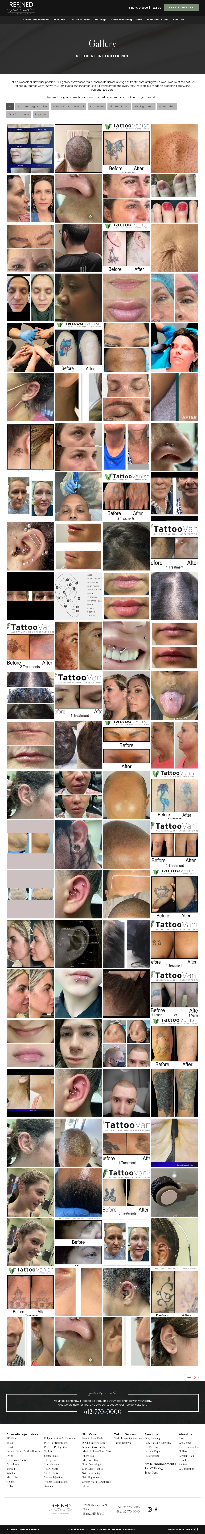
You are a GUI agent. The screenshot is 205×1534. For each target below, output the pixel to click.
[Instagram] (150, 1509)
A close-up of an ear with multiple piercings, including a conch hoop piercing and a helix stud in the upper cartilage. (78, 894)
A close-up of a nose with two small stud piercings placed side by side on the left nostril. (174, 447)
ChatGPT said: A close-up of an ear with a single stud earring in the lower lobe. (174, 1341)
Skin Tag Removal (92, 1477)
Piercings (100, 19)
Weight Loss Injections (56, 1481)
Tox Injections (51, 1464)
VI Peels (86, 1486)
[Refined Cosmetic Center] (21, 7)
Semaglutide (51, 1456)
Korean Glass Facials (93, 1447)
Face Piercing (152, 1456)
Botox (9, 1443)
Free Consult (181, 7)
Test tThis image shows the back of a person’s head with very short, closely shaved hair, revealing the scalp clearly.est (78, 148)
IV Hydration (13, 1464)
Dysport (10, 1456)
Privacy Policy (29, 1529)
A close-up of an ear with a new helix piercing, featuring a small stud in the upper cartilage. (30, 795)
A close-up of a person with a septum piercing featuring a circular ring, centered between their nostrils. (78, 1043)
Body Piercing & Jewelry (158, 1443)
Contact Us (185, 1443)
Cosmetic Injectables (36, 19)
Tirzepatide (50, 1460)
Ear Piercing (151, 1447)
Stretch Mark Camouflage (96, 1481)
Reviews (183, 1464)
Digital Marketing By (180, 1529)
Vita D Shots (51, 1473)
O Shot (10, 1481)
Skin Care (60, 19)
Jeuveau (10, 1469)
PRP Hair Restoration (56, 1443)
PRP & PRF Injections (56, 1447)
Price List (184, 1460)
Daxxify (10, 1447)
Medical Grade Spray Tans (96, 1451)
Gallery (183, 1451)
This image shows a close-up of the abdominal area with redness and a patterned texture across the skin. (174, 148)
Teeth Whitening (154, 1468)
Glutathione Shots (16, 1460)
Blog (181, 1438)
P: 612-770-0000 (138, 7)
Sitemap (12, 1529)
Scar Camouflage (91, 1464)
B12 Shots (11, 1438)
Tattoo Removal (123, 1443)
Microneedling (90, 1460)
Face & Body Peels (92, 1438)
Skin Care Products (92, 1469)
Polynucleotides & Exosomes (60, 1438)
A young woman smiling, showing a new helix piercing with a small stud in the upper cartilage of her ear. (30, 1192)
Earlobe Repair (153, 1451)
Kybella (10, 1473)
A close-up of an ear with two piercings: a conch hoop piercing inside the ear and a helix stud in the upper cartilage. (78, 1093)
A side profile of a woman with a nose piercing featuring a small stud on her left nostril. (78, 298)
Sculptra (48, 1451)
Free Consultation (189, 1447)
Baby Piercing (152, 1438)
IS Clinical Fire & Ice (93, 1443)
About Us (178, 19)
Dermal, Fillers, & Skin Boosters (24, 1451)
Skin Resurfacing (91, 1473)
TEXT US (156, 7)
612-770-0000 (103, 1411)
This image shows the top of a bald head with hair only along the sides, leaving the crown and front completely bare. (126, 795)
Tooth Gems (151, 1472)
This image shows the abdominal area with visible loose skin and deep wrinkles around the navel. (174, 248)
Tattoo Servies (125, 1434)
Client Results (186, 1469)
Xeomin (48, 1486)
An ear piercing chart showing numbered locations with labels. (78, 596)
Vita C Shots (51, 1469)
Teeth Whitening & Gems (126, 19)
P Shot (10, 1486)
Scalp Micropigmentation (128, 1438)
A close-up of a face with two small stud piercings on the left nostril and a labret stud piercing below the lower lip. (78, 1341)
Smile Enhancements (160, 1464)
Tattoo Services (80, 19)
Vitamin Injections (53, 1477)
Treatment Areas (157, 19)
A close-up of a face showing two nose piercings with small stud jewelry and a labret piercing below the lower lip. (78, 198)
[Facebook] (156, 1509)
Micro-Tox (12, 1477)
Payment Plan (186, 1456)
